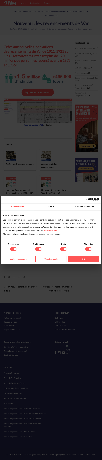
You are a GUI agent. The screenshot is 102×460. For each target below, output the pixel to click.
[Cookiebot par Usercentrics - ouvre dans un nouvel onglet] (88, 199)
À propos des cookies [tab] (84, 207)
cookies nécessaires (18, 259)
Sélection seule (51, 259)
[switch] (38, 249)
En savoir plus (50, 230)
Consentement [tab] (17, 207)
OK (83, 259)
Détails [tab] (51, 207)
